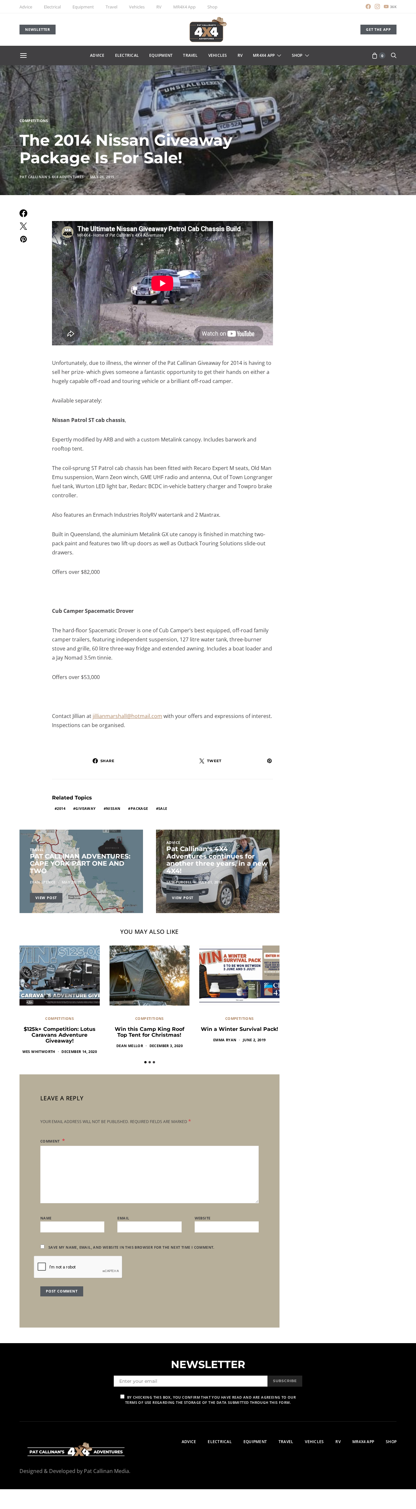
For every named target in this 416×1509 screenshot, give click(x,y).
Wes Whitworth (38, 1051)
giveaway (85, 808)
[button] (145, 1062)
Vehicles (137, 7)
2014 (61, 808)
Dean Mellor (129, 1045)
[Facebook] (368, 6)
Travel (111, 7)
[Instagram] (377, 6)
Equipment (83, 7)
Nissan (113, 808)
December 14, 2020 (79, 1051)
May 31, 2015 (210, 882)
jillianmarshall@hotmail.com (127, 716)
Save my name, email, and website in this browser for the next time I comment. (131, 1247)
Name (46, 1218)
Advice (26, 7)
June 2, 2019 (254, 1039)
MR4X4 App (184, 7)
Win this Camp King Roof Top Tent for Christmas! (149, 1032)
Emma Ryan (225, 1039)
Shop (212, 7)
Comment (50, 1141)
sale (162, 808)
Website (203, 1218)
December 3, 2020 (166, 1045)
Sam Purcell (179, 882)
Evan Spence (42, 882)
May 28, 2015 (102, 176)
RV (159, 7)
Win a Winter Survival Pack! (239, 1029)
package (139, 808)
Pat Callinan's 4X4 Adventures (52, 176)
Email (123, 1218)
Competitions (34, 120)
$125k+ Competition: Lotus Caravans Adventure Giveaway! (60, 1035)
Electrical (52, 7)
